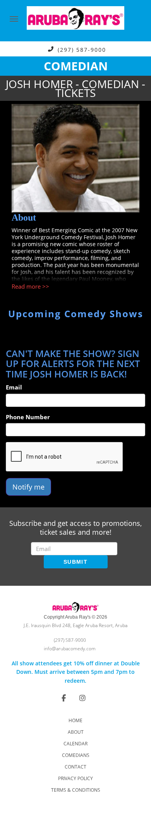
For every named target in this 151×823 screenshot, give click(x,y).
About (76, 732)
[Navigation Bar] (14, 19)
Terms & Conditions (75, 790)
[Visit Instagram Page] (82, 697)
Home (75, 720)
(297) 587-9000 (82, 49)
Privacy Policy (75, 778)
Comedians (75, 755)
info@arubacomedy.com (70, 648)
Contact (75, 766)
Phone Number (28, 417)
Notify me (28, 486)
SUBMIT (75, 562)
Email (14, 387)
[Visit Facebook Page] (64, 697)
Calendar (75, 743)
